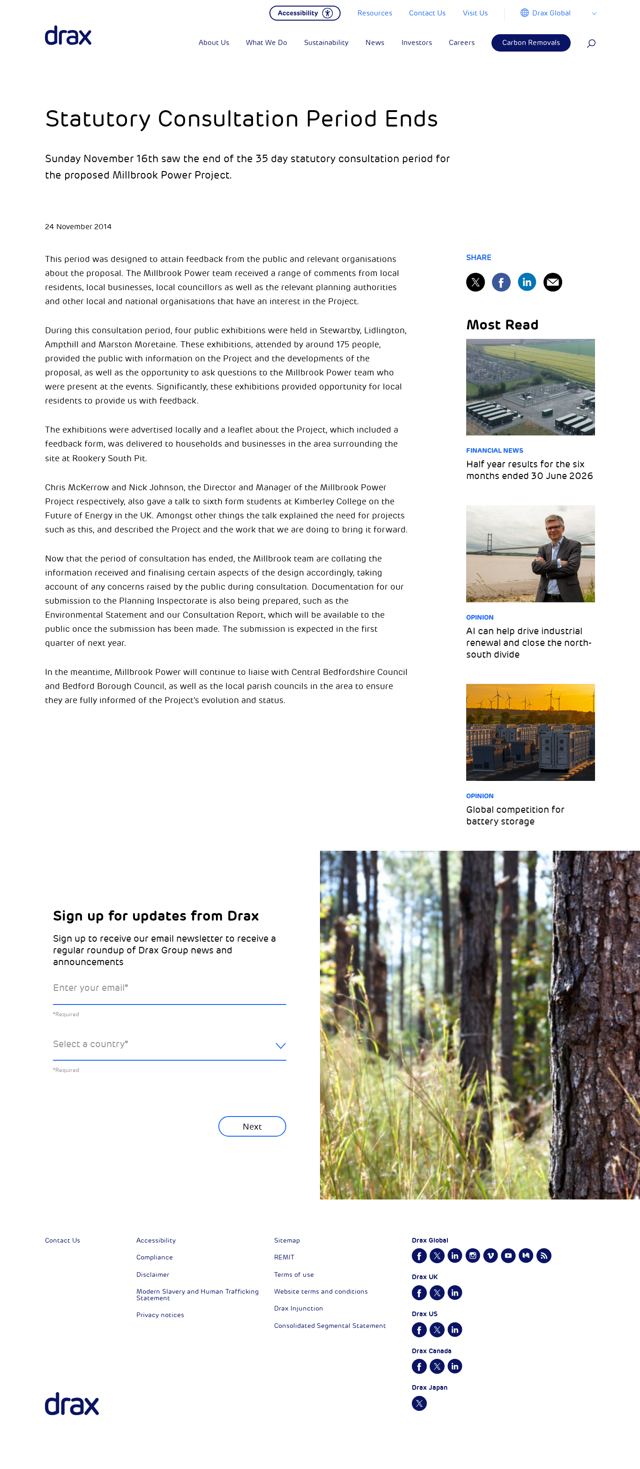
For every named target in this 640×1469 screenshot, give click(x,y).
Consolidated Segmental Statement (330, 1326)
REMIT (284, 1257)
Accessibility (156, 1240)
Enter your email (90, 988)
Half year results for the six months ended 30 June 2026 (529, 470)
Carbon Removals (531, 42)
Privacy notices (160, 1315)
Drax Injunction (298, 1308)
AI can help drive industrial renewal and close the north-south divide (529, 642)
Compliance (154, 1257)
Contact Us (62, 1240)
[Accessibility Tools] (305, 12)
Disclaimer (152, 1275)
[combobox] (169, 1051)
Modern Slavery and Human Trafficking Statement (197, 1295)
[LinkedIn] (527, 282)
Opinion (480, 617)
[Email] (552, 282)
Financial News (494, 450)
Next (252, 1127)
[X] (475, 282)
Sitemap (287, 1240)
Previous (77, 1149)
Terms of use (294, 1275)
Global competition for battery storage (515, 815)
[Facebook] (501, 282)
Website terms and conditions (321, 1292)
